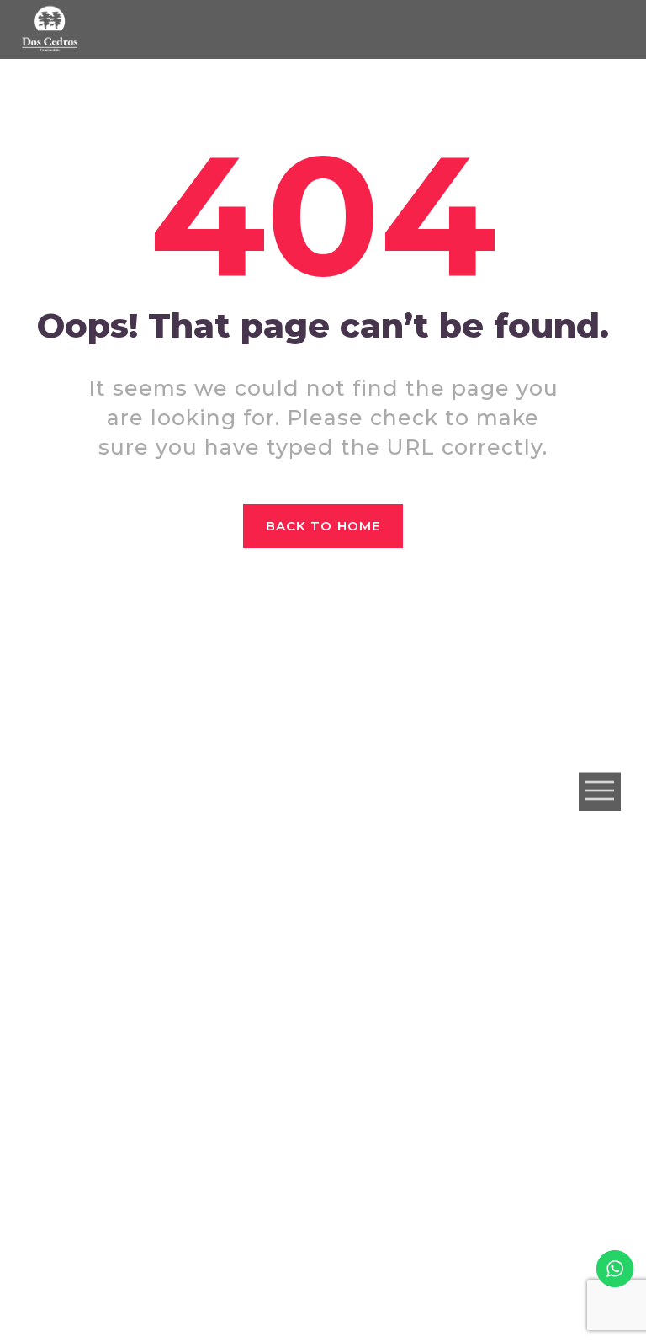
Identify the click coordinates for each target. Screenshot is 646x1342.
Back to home (323, 526)
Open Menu (600, 791)
